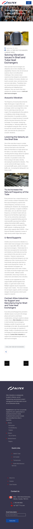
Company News (9, 52)
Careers (11, 481)
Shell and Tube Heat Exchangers (15, 346)
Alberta (10, 423)
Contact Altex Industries (17, 334)
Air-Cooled (16, 457)
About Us (12, 478)
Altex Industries (17, 320)
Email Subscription (12, 512)
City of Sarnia (12, 435)
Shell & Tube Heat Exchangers (16, 50)
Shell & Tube (16, 453)
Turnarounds (17, 460)
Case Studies (13, 484)
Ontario (10, 433)
